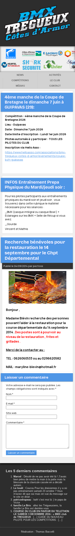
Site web (11, 413)
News (20, 75)
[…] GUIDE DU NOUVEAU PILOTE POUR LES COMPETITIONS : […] (38, 518)
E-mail (10, 403)
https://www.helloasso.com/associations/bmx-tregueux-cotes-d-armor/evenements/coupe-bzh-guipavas (35, 155)
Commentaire (15, 422)
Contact (55, 85)
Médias (20, 85)
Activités (55, 75)
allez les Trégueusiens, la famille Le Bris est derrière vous (37, 507)
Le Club (55, 80)
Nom (9, 394)
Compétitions (20, 80)
